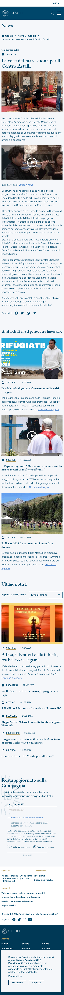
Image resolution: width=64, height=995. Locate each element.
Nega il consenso (45, 847)
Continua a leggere (48, 409)
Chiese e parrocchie (43, 880)
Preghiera (12, 685)
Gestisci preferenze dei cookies (17, 901)
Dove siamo (39, 876)
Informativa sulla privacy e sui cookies (20, 897)
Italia (57, 4)
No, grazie (17, 982)
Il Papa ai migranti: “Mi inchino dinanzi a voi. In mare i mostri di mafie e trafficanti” (31, 467)
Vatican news (26, 184)
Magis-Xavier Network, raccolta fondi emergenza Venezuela (31, 723)
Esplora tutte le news (13, 594)
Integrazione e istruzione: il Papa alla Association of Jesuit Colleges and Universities (31, 740)
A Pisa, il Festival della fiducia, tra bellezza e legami (29, 657)
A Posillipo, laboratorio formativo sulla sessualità (31, 708)
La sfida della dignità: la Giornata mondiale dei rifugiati (30, 390)
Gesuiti (17, 13)
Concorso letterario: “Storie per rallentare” (27, 756)
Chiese (45, 943)
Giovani (11, 702)
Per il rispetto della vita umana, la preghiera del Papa (30, 693)
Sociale (32, 35)
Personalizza (15, 976)
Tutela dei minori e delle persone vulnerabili (23, 893)
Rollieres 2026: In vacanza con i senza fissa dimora (27, 545)
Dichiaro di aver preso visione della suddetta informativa (29, 824)
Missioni (11, 716)
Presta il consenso (20, 847)
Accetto (36, 982)
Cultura (11, 647)
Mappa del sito (8, 905)
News (21, 35)
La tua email (16, 804)
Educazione (13, 733)
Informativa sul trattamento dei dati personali (25, 817)
